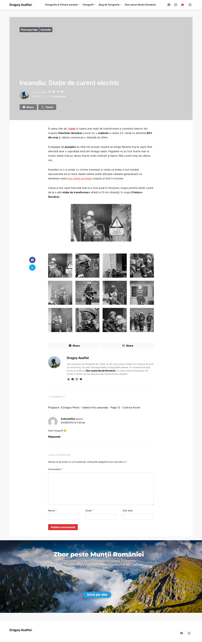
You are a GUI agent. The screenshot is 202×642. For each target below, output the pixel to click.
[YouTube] (182, 4)
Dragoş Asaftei (39, 92)
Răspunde (54, 436)
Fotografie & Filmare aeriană (61, 4)
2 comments (58, 96)
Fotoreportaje (29, 29)
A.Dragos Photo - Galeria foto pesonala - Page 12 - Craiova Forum (100, 407)
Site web (128, 510)
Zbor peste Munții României (140, 4)
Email (89, 510)
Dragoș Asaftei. (20, 5)
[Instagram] (175, 4)
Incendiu (46, 29)
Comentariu (55, 469)
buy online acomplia (80, 178)
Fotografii (88, 4)
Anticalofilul (68, 418)
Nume (52, 510)
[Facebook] (168, 4)
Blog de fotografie (109, 4)
